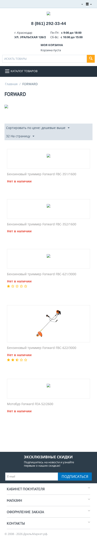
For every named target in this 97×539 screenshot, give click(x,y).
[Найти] (91, 59)
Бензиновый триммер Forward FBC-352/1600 (41, 224)
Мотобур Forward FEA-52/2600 (30, 404)
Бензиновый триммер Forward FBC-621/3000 (41, 274)
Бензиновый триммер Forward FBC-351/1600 (41, 174)
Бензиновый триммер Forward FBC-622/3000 (41, 348)
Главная (11, 84)
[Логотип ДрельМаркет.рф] (48, 13)
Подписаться (75, 476)
